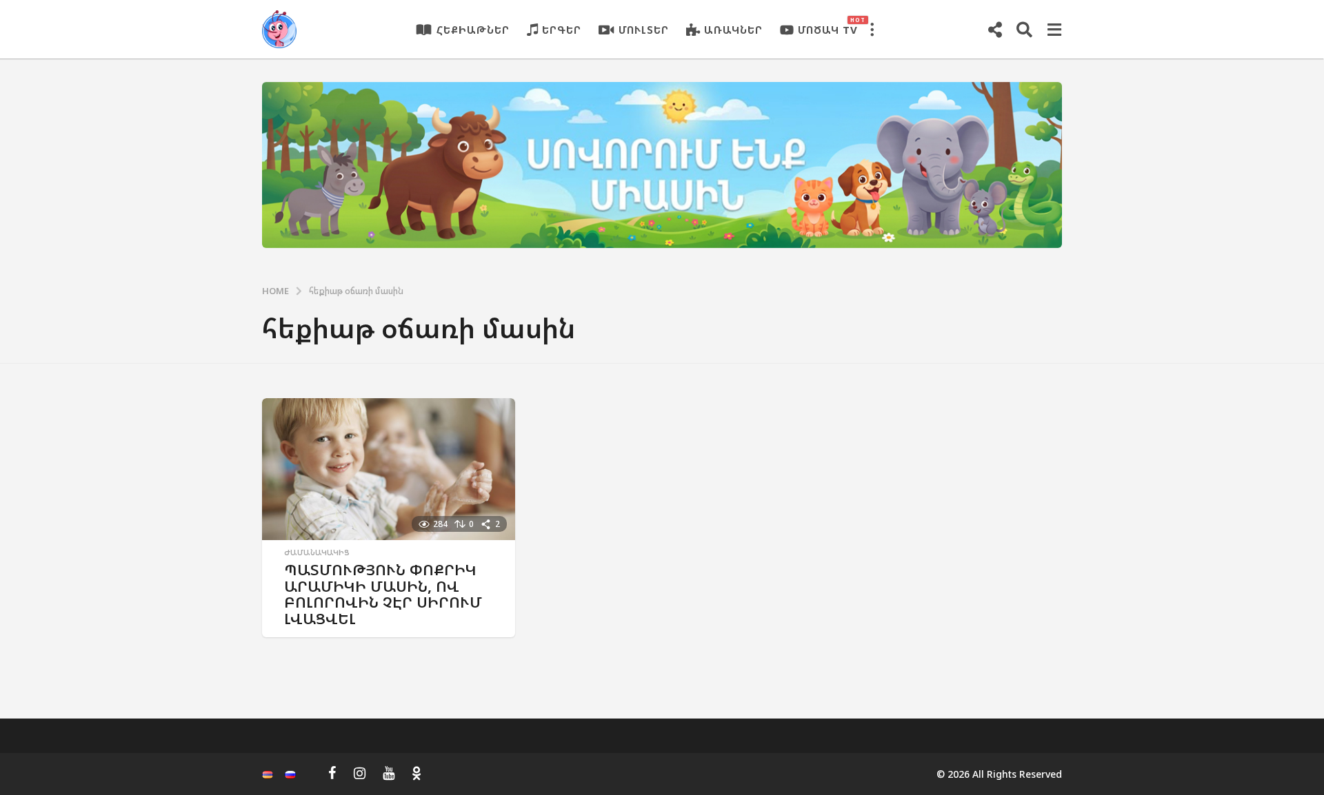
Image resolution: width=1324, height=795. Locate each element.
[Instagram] (359, 773)
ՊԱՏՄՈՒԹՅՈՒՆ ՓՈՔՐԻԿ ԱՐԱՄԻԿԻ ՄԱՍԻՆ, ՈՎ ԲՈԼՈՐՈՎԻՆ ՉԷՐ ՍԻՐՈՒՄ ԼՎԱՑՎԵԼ (383, 593)
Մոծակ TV (828, 26)
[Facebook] (332, 773)
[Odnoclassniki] (416, 773)
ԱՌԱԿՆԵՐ (733, 30)
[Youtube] (388, 773)
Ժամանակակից (317, 552)
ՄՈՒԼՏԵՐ (644, 30)
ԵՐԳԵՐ (561, 30)
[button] (871, 29)
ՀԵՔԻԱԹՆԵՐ (473, 30)
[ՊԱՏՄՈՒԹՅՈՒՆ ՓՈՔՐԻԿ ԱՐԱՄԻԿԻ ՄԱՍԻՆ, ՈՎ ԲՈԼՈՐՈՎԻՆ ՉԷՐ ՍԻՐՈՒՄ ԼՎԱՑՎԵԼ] (388, 469)
